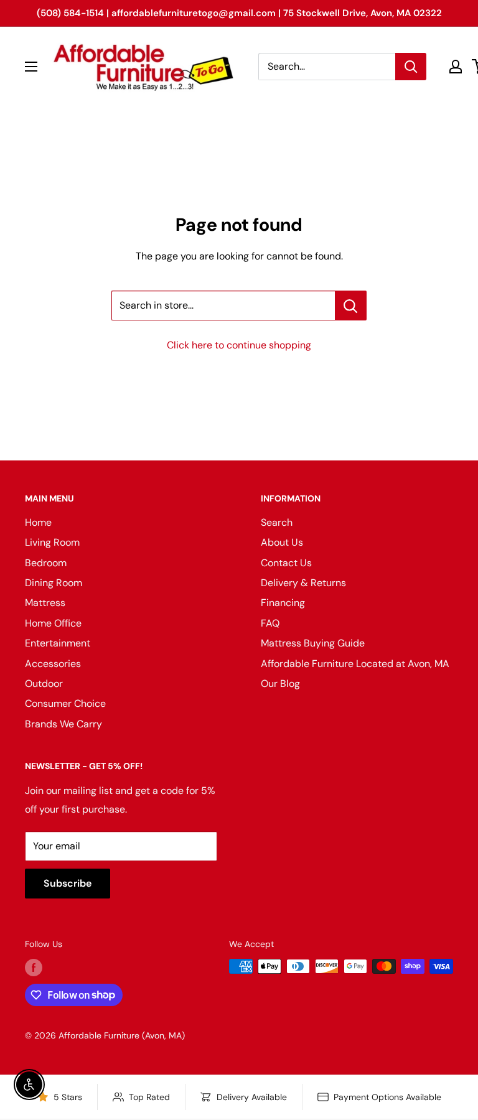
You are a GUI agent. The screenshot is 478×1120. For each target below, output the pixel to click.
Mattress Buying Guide (313, 643)
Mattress (45, 602)
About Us (282, 542)
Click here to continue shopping (239, 345)
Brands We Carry (63, 723)
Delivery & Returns (303, 582)
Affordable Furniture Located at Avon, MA (355, 663)
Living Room (52, 542)
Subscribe (67, 883)
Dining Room (53, 582)
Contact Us (286, 562)
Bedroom (46, 562)
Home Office (53, 623)
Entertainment (57, 643)
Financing (283, 602)
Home (38, 522)
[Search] (410, 66)
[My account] (455, 66)
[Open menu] (31, 67)
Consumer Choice (65, 703)
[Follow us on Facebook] (33, 967)
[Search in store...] (351, 305)
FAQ (270, 623)
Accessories (53, 663)
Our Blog (280, 683)
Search (277, 522)
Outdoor (44, 683)
